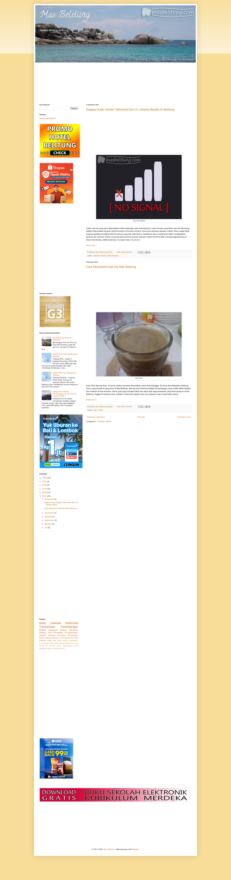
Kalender (42, 641)
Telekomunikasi (113, 256)
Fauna (41, 643)
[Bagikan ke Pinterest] (149, 252)
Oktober (48, 517)
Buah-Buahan (73, 640)
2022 (44, 478)
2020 (44, 485)
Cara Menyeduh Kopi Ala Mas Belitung (111, 266)
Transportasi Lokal (58, 648)
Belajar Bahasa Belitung (48, 638)
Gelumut (51, 635)
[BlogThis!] (141, 252)
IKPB (51, 643)
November (49, 513)
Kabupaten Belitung (58, 630)
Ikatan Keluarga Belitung (62, 643)
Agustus (48, 524)
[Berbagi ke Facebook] (146, 252)
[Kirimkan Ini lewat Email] (139, 252)
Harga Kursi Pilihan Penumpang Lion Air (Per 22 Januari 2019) (65, 393)
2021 (44, 481)
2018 (44, 492)
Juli (46, 527)
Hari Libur (74, 638)
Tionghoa (49, 648)
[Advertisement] (115, 81)
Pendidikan (58, 632)
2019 (44, 489)
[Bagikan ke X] (144, 252)
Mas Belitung (64, 15)
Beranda (141, 417)
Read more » (91, 245)
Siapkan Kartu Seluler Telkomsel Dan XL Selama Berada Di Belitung (130, 109)
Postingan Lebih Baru (96, 417)
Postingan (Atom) (104, 421)
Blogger (135, 849)
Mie (47, 646)
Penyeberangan (71, 632)
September (49, 520)
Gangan (46, 643)
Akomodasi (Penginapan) (67, 635)
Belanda (65, 640)
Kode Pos (51, 641)
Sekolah (42, 635)
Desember (49, 499)
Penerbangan (69, 626)
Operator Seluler (99, 256)
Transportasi (47, 626)
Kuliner (100, 410)
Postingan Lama (184, 417)
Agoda (59, 640)
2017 (44, 496)
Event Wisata (64, 638)
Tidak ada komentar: (124, 252)
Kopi (95, 410)
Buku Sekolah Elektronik (58, 623)
